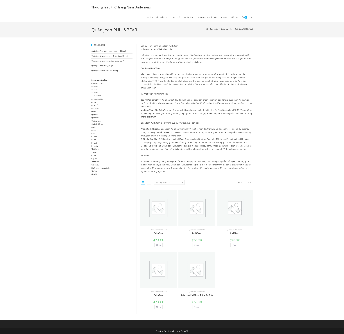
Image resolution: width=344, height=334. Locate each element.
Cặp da (94, 158)
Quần (93, 111)
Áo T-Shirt (95, 92)
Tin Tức (94, 171)
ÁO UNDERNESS (97, 83)
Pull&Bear (158, 233)
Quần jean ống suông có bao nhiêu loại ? (107, 61)
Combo (94, 136)
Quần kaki (95, 117)
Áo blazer (95, 108)
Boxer (93, 130)
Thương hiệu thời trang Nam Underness (121, 7)
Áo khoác (95, 105)
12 (244, 182)
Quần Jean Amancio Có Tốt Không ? (105, 70)
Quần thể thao (97, 124)
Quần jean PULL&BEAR (243, 29)
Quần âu (94, 114)
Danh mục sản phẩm (99, 80)
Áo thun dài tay (97, 99)
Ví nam (94, 152)
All (251, 182)
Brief (93, 133)
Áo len (93, 102)
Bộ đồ (93, 139)
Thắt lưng (95, 149)
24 (248, 182)
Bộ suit (94, 143)
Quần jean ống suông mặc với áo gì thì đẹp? (108, 51)
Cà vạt (93, 155)
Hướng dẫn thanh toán (100, 168)
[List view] (149, 182)
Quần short (96, 121)
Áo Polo (94, 89)
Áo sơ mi (94, 86)
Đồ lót (93, 127)
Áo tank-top (96, 96)
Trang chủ (95, 161)
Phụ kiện (94, 146)
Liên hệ (94, 174)
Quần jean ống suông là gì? (102, 65)
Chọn (158, 245)
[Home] (207, 29)
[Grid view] (143, 182)
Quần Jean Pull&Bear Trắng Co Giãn (196, 295)
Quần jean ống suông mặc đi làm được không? (109, 56)
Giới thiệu (95, 165)
